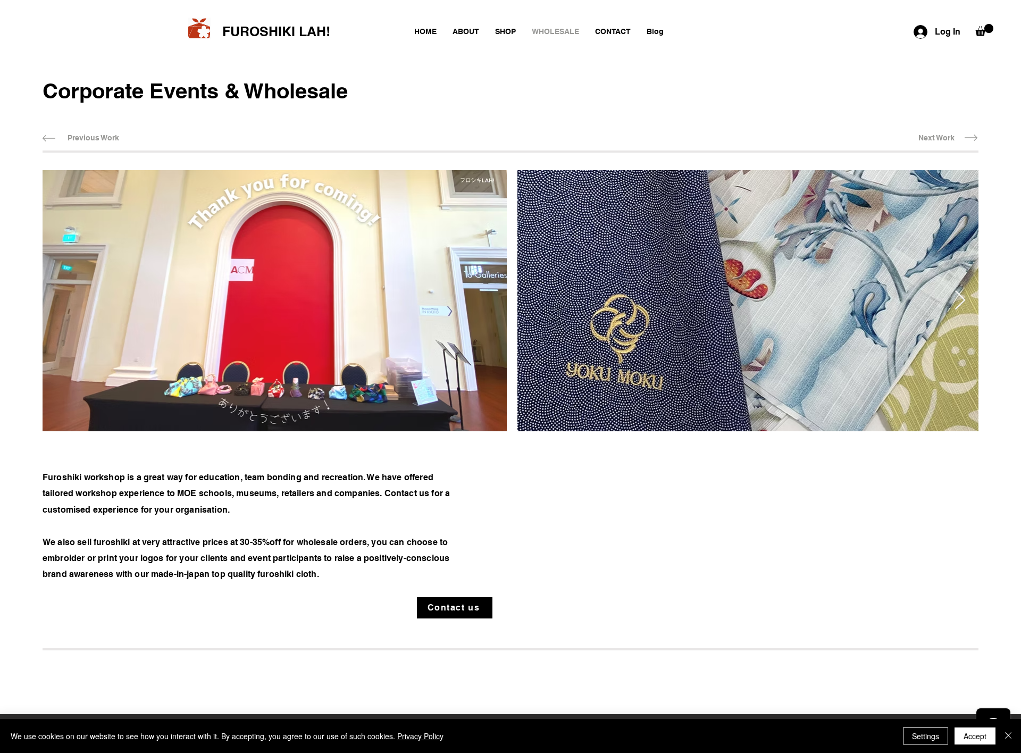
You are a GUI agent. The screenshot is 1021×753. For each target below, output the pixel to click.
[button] (984, 30)
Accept (975, 736)
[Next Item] (960, 300)
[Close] (1008, 735)
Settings (925, 736)
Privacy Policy (420, 736)
